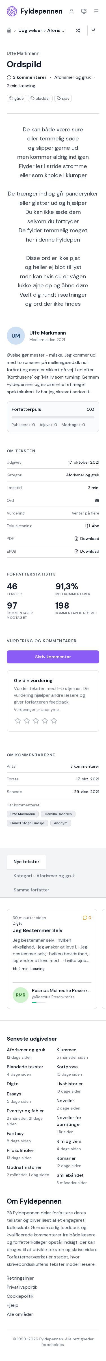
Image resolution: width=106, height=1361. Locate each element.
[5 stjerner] (54, 721)
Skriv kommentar (53, 657)
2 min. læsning (21, 86)
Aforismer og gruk (82, 474)
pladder (43, 98)
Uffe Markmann (23, 53)
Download (89, 538)
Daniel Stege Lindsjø (27, 823)
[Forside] (9, 30)
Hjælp (12, 1305)
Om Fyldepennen (34, 1201)
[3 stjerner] (36, 721)
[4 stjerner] (45, 721)
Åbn (95, 525)
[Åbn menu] (96, 11)
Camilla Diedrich (58, 814)
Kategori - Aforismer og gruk (44, 876)
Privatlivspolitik (22, 1287)
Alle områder (20, 1314)
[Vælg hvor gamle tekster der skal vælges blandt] (93, 30)
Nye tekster (27, 862)
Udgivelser (30, 30)
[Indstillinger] (84, 11)
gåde (19, 98)
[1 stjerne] (18, 721)
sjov (65, 98)
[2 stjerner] (27, 721)
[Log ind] (71, 11)
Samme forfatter (31, 890)
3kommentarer (84, 766)
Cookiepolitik (20, 1296)
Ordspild (24, 64)
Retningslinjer (20, 1278)
